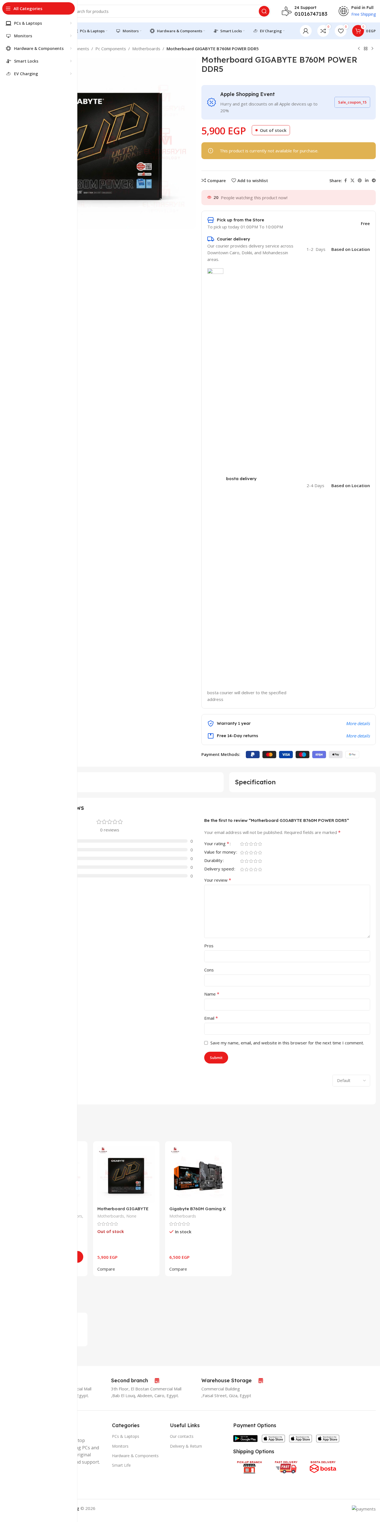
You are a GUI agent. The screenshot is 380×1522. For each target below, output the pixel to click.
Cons (209, 970)
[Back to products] (365, 48)
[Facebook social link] (345, 180)
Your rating (216, 844)
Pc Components (110, 48)
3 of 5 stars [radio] (251, 844)
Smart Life (121, 1465)
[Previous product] (359, 48)
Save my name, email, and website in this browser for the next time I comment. (287, 1043)
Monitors (120, 1446)
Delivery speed (219, 869)
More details (358, 723)
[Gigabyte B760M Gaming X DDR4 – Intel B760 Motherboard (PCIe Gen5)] (198, 1174)
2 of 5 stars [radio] (246, 844)
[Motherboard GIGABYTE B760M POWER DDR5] (126, 1174)
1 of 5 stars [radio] (242, 844)
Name (211, 994)
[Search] (264, 11)
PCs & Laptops (125, 1436)
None (131, 1216)
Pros (208, 945)
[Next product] (372, 48)
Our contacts (182, 1436)
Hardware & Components (135, 1455)
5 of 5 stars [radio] (260, 844)
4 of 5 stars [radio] (255, 844)
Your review (217, 880)
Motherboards (146, 48)
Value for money (220, 852)
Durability (213, 860)
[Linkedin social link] (366, 180)
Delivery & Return (186, 1446)
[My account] (305, 30)
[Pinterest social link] (359, 180)
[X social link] (352, 180)
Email (211, 1018)
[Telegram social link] (373, 180)
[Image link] (245, 1438)
